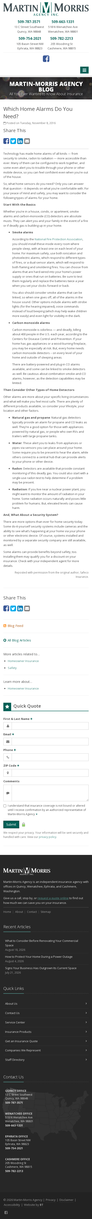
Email (8, 734)
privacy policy (47, 837)
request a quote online (53, 898)
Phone (9, 750)
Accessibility (12, 1205)
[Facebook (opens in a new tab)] (46, 58)
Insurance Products (18, 1032)
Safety (12, 668)
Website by (33, 1205)
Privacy (51, 1200)
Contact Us (12, 1013)
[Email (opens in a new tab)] (27, 141)
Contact (32, 912)
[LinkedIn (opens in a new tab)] (20, 141)
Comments (11, 781)
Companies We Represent (23, 1050)
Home (7, 912)
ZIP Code (11, 765)
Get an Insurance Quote (21, 1041)
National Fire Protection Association (58, 239)
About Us (11, 1004)
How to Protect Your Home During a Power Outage (39, 959)
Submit (11, 824)
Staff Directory (15, 1060)
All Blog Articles (19, 640)
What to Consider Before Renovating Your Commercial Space (41, 945)
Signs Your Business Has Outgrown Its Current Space (41, 970)
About (19, 912)
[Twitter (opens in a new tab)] (13, 141)
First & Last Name (18, 719)
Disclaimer (66, 1200)
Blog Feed (15, 625)
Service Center (15, 1022)
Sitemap (46, 912)
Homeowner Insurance (23, 661)
